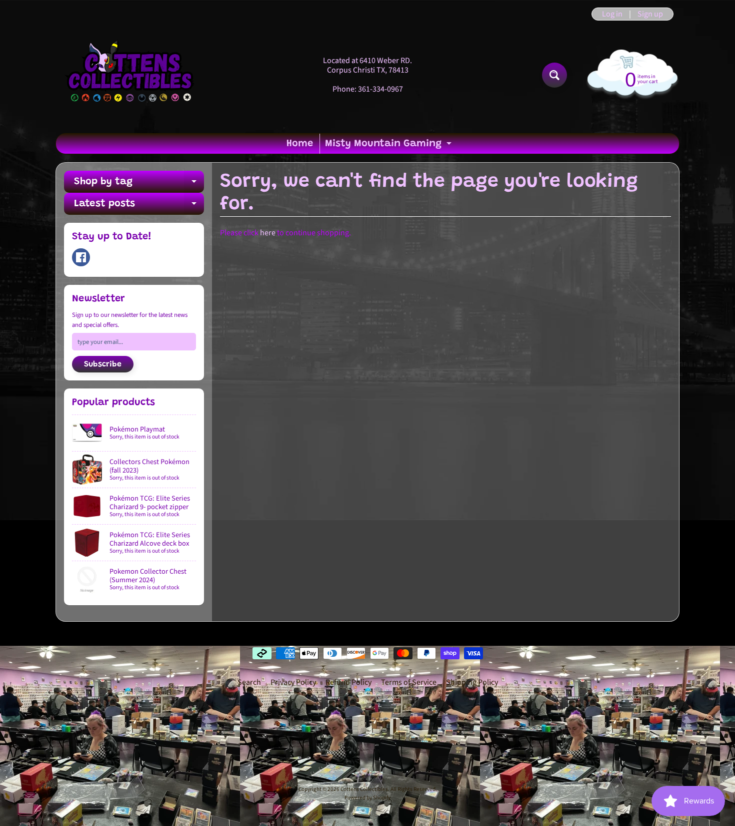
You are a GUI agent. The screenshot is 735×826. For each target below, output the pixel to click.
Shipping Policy (472, 682)
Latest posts (139, 207)
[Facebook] (81, 257)
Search (249, 682)
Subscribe (103, 364)
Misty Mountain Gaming (389, 146)
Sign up (650, 14)
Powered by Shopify (367, 797)
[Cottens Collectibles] (131, 75)
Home (299, 144)
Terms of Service (408, 682)
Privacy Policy (293, 682)
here (268, 232)
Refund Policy (349, 682)
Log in (612, 14)
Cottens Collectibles (364, 789)
